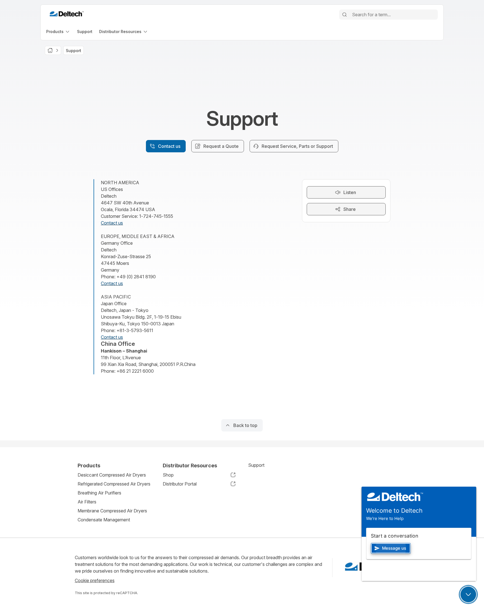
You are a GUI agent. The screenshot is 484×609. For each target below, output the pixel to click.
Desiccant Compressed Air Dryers (112, 475)
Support (256, 465)
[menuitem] (58, 31)
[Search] (344, 15)
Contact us (112, 223)
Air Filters (87, 502)
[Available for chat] (468, 594)
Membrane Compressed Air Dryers (112, 511)
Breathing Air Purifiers (99, 493)
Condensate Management (104, 519)
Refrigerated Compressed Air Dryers (114, 484)
